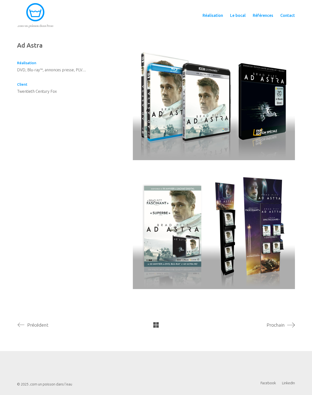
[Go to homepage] (35, 15)
